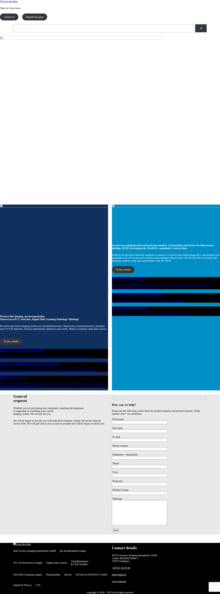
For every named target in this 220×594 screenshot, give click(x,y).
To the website (11, 341)
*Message (117, 498)
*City (115, 472)
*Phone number (120, 445)
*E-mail (116, 437)
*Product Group (120, 490)
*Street (115, 463)
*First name (118, 419)
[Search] (201, 28)
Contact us (9, 17)
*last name (117, 428)
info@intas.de (119, 574)
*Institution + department (124, 454)
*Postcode (117, 481)
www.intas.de (119, 581)
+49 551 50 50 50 (121, 568)
